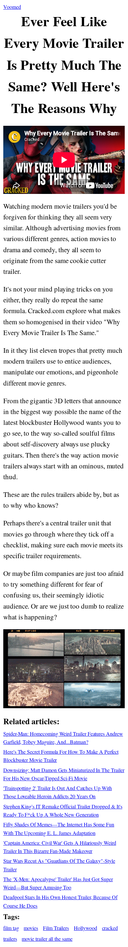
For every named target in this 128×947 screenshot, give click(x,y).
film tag (11, 927)
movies (31, 927)
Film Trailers (56, 927)
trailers (10, 938)
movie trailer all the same (47, 938)
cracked (110, 927)
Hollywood (85, 927)
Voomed (12, 6)
